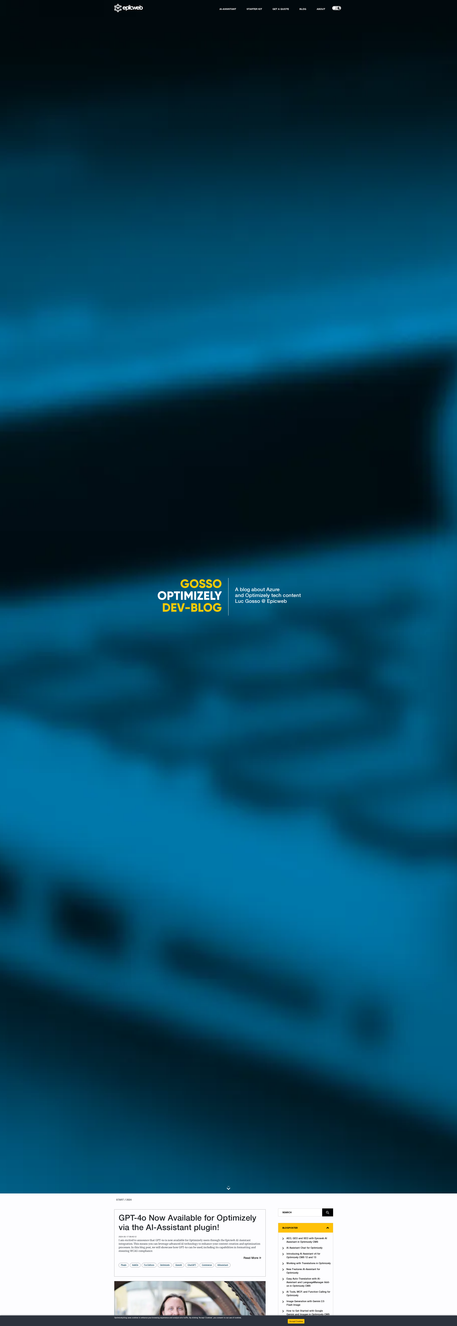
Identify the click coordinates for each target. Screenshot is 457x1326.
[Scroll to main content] (228, 1188)
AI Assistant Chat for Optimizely (304, 1248)
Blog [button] (302, 8)
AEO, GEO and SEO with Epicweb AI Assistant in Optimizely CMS (306, 1240)
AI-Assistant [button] (227, 8)
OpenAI (178, 1265)
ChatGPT (192, 1265)
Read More (252, 1258)
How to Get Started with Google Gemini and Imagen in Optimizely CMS (308, 1313)
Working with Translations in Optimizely (308, 1263)
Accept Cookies (296, 1321)
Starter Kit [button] (254, 8)
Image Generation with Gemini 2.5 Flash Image (305, 1303)
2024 (129, 1200)
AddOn (135, 1265)
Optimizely (165, 1265)
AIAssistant (222, 1265)
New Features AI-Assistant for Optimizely (303, 1271)
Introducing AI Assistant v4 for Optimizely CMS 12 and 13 (303, 1256)
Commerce (207, 1265)
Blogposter (290, 1227)
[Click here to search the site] (327, 1212)
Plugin (123, 1265)
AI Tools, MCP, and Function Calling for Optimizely (308, 1294)
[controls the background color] (336, 8)
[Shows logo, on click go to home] (128, 8)
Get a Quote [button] (281, 8)
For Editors (149, 1265)
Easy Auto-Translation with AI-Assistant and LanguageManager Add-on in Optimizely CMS (308, 1282)
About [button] (321, 8)
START (120, 1200)
